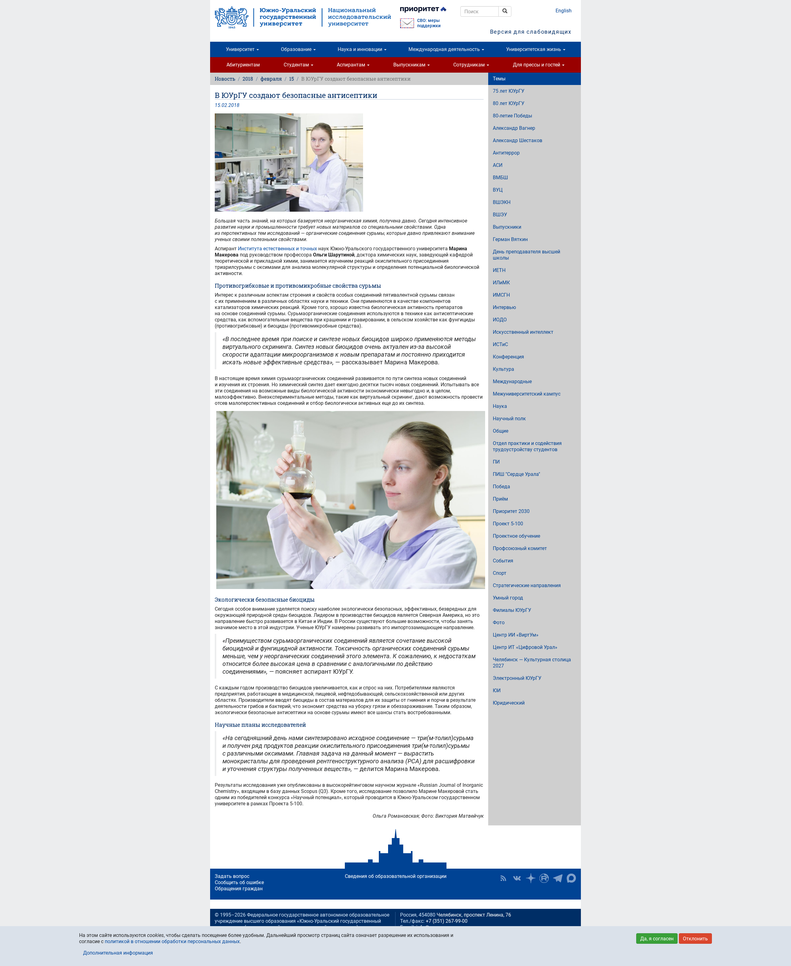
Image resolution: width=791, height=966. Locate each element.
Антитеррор (506, 153)
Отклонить (695, 939)
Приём (500, 499)
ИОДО (500, 320)
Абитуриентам (243, 65)
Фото (499, 622)
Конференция (508, 357)
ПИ (496, 462)
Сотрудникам (469, 65)
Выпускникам (410, 65)
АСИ (497, 165)
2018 (248, 78)
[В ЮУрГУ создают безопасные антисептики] (349, 162)
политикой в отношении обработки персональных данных (172, 941)
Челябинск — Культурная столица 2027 (532, 663)
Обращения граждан (239, 889)
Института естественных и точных (277, 249)
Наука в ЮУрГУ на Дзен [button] (530, 878)
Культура (503, 369)
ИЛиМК (501, 283)
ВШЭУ (500, 215)
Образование (297, 49)
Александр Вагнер (514, 128)
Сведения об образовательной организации (395, 876)
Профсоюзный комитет (520, 548)
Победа (501, 486)
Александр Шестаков (517, 140)
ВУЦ (498, 190)
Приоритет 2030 (511, 511)
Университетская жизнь (534, 49)
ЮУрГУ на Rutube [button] (544, 878)
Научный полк (509, 419)
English (564, 11)
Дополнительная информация (118, 953)
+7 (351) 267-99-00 (446, 921)
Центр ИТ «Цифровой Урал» (525, 647)
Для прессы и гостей (537, 65)
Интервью (504, 307)
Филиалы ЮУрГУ (512, 610)
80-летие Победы (512, 116)
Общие (500, 431)
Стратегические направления (527, 585)
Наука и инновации (360, 49)
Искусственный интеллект (523, 332)
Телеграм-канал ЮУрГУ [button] (558, 878)
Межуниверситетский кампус (526, 394)
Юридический (509, 703)
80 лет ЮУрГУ (508, 103)
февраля (271, 78)
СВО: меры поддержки (429, 23)
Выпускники (507, 227)
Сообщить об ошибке (239, 882)
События (503, 561)
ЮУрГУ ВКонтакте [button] (517, 878)
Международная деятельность (444, 49)
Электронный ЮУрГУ (517, 678)
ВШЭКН (501, 202)
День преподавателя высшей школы (526, 255)
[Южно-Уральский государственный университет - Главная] (303, 17)
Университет (241, 49)
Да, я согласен (657, 939)
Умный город (508, 598)
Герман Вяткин (510, 239)
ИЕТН (499, 270)
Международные (512, 381)
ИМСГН (501, 295)
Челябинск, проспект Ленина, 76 (474, 915)
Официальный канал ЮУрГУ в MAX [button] (571, 878)
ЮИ (497, 690)
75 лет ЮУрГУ (508, 91)
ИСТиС (500, 344)
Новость (225, 78)
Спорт (499, 573)
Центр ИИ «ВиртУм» (516, 635)
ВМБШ (500, 177)
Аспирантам (351, 65)
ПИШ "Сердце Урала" (516, 474)
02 (224, 105)
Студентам (297, 65)
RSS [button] (503, 878)
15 (291, 78)
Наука (500, 406)
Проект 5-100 (508, 524)
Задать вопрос (232, 876)
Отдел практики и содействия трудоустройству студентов (527, 446)
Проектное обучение (516, 536)
